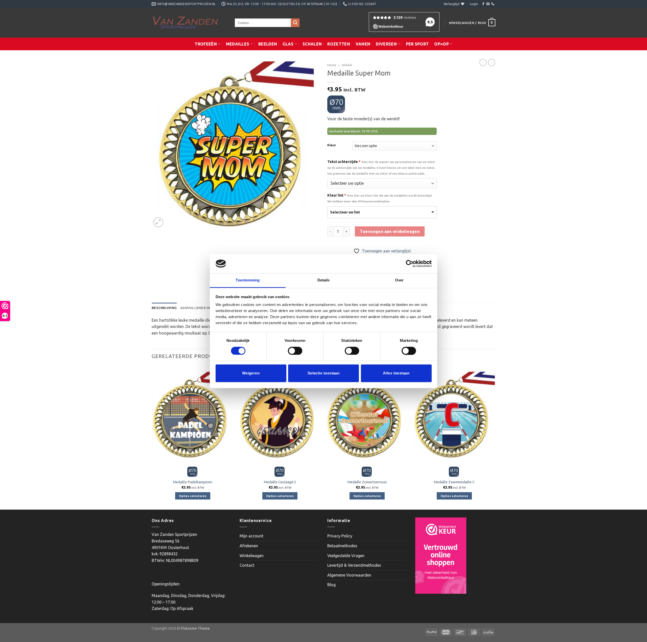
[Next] (495, 437)
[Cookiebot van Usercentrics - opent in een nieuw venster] (409, 263)
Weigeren (251, 373)
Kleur (331, 145)
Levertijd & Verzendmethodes (354, 565)
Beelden (267, 44)
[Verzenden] (295, 22)
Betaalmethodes (342, 545)
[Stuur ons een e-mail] (488, 4)
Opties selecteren (192, 495)
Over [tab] (399, 280)
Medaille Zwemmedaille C (454, 482)
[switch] (295, 351)
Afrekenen (249, 545)
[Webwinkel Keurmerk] (440, 555)
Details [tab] (323, 280)
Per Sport (417, 44)
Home (331, 65)
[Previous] (152, 437)
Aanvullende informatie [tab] (204, 308)
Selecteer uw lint (345, 212)
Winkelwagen (252, 555)
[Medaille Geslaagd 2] (280, 415)
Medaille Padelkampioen (192, 482)
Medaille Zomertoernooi (367, 482)
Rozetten (338, 44)
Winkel (347, 65)
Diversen (386, 44)
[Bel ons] (492, 4)
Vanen (363, 44)
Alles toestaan (396, 373)
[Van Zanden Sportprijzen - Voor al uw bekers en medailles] (189, 22)
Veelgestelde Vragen (345, 555)
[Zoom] (158, 222)
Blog (331, 584)
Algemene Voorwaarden (349, 575)
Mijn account (251, 536)
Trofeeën (206, 44)
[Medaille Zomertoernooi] (367, 415)
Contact (247, 565)
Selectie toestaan (324, 373)
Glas (288, 44)
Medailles (237, 44)
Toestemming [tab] (248, 280)
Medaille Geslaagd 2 (280, 482)
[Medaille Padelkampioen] (193, 415)
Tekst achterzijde (381, 167)
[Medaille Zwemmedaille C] (454, 415)
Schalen (312, 44)
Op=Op (441, 44)
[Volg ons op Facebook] (483, 4)
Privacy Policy (339, 536)
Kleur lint (379, 198)
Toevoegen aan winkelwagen (390, 231)
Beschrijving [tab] (164, 308)
